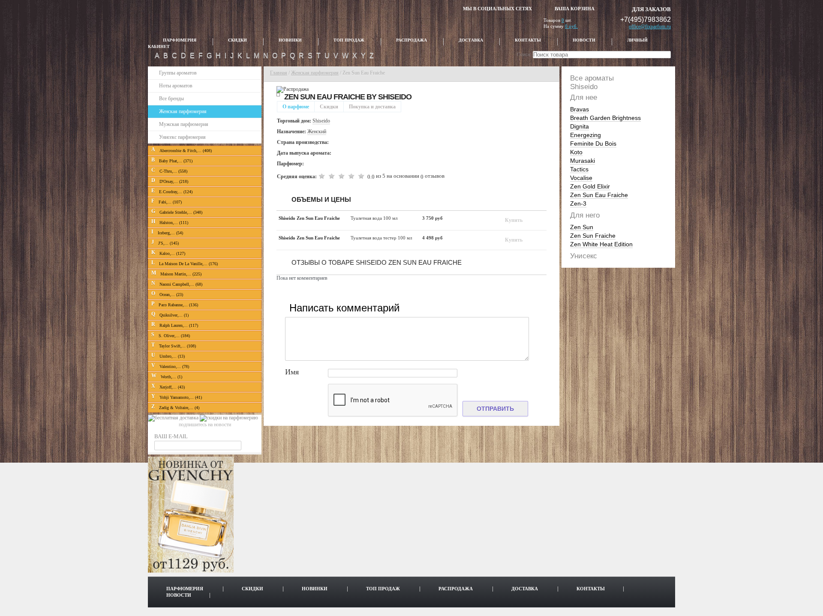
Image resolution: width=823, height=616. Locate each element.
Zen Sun (581, 227)
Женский (316, 132)
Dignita (579, 126)
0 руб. (571, 26)
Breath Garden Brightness (605, 117)
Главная (278, 73)
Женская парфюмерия (183, 111)
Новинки (290, 40)
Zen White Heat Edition (601, 244)
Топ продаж (348, 40)
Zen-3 (578, 203)
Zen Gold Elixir (590, 186)
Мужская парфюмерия (183, 124)
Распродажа (411, 40)
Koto (576, 152)
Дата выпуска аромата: (304, 153)
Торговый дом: (294, 121)
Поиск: (524, 54)
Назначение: (291, 132)
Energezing (585, 135)
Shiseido (395, 97)
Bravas (579, 109)
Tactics (579, 169)
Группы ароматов (178, 73)
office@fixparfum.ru (650, 27)
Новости (584, 40)
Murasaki (582, 160)
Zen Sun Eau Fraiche (599, 194)
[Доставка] (174, 418)
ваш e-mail (171, 436)
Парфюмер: (290, 164)
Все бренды (171, 99)
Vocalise (581, 177)
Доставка (471, 40)
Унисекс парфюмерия (182, 137)
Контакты (528, 40)
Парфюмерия (179, 40)
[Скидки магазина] (229, 418)
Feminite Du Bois (593, 143)
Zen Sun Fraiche (593, 235)
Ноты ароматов (175, 86)
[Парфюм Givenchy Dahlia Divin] (191, 571)
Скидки (237, 40)
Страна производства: (303, 142)
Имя (292, 372)
